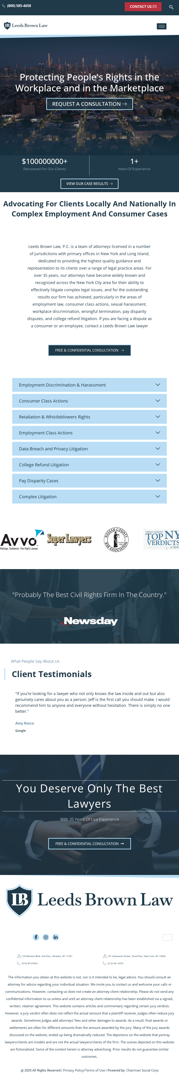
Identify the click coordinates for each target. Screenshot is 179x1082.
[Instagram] (46, 937)
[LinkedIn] (55, 937)
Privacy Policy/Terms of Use (84, 1070)
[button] (171, 7)
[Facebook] (36, 937)
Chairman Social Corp (142, 1070)
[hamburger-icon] (162, 26)
